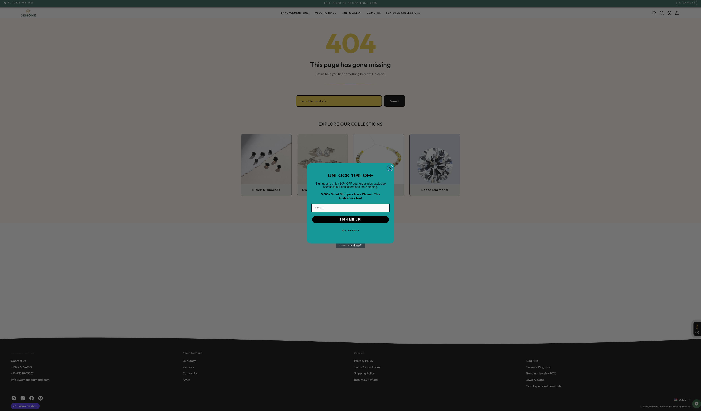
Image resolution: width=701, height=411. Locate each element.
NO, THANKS (350, 230)
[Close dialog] (389, 168)
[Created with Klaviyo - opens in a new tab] (350, 246)
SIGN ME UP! (351, 219)
